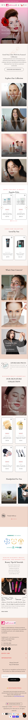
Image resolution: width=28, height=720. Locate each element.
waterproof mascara (6, 600)
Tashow (20, 464)
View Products (9, 295)
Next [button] (26, 207)
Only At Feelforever (14, 403)
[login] (18, 5)
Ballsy (20, 252)
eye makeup (4, 597)
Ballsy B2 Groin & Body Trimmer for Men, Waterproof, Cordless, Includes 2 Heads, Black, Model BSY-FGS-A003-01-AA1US (20, 254)
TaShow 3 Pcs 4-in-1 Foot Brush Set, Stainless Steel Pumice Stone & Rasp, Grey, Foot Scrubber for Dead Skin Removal (21, 466)
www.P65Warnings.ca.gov (19, 696)
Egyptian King (7, 435)
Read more (5, 611)
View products (9, 322)
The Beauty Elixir (21, 435)
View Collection (14, 411)
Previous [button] (1, 207)
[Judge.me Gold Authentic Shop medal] (7, 541)
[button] (24, 493)
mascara (7, 598)
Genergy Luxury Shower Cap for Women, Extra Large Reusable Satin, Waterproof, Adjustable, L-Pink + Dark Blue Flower (7, 466)
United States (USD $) (14, 703)
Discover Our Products (14, 69)
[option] (7, 248)
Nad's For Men (7, 252)
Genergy (7, 464)
